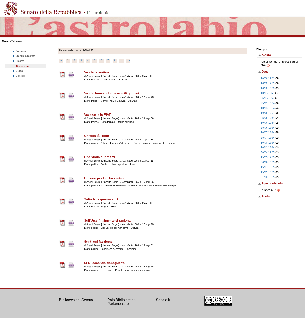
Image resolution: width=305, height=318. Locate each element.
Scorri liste (22, 66)
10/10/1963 (268, 88)
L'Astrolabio (16, 41)
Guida (19, 71)
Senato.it (163, 300)
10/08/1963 (268, 78)
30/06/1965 (268, 162)
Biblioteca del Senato (76, 300)
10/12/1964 (268, 147)
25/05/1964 (268, 117)
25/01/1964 (268, 103)
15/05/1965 (268, 157)
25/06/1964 (268, 127)
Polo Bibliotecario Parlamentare (121, 302)
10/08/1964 (268, 142)
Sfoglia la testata (25, 56)
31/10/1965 (268, 177)
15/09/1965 (268, 172)
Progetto (20, 51)
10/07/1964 (268, 132)
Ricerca (19, 60)
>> (128, 60)
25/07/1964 (268, 137)
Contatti (20, 75)
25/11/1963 (267, 98)
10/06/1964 (268, 122)
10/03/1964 (268, 108)
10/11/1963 (267, 93)
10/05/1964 (268, 113)
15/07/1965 (268, 167)
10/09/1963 (268, 83)
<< (61, 60)
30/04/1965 (268, 152)
